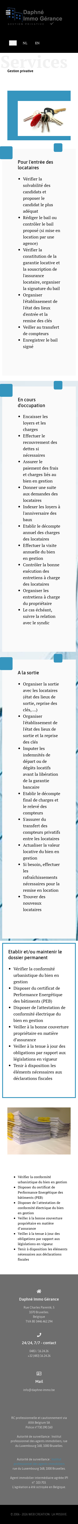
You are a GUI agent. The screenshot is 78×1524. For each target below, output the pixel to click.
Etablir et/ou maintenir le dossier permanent (35, 954)
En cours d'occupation (31, 402)
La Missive (59, 1514)
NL (25, 43)
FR (13, 43)
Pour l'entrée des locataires (35, 165)
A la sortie (28, 672)
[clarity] (39, 115)
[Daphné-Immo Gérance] (39, 16)
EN (37, 43)
